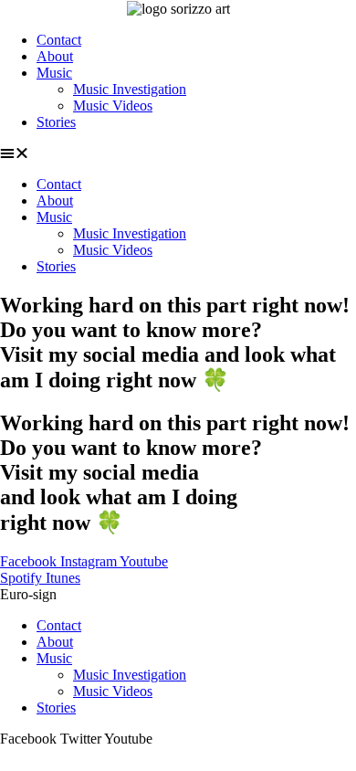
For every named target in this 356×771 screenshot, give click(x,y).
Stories (56, 122)
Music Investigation (129, 89)
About (55, 56)
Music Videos (112, 105)
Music (54, 72)
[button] (178, 153)
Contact (59, 40)
